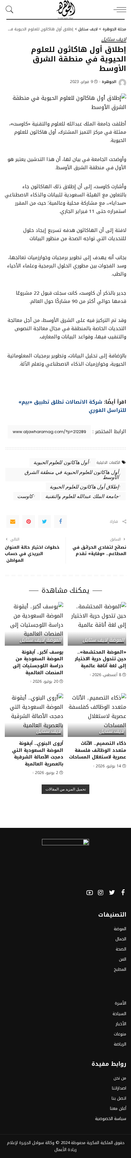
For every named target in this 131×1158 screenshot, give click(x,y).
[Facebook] (60, 521)
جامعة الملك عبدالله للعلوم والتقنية (81, 496)
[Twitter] (44, 521)
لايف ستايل (113, 39)
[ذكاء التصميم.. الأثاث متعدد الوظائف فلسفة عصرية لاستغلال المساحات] (97, 715)
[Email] (12, 521)
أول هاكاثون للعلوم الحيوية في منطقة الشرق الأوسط (71, 474)
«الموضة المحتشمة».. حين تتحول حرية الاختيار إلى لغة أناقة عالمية (100, 659)
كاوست (25, 496)
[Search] (11, 9)
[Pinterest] (28, 521)
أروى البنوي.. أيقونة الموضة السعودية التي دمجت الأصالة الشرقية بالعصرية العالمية (37, 753)
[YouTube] (89, 893)
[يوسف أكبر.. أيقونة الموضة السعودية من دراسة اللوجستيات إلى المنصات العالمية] (34, 624)
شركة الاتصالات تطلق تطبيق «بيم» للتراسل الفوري (72, 406)
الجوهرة (109, 82)
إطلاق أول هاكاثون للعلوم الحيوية (84, 486)
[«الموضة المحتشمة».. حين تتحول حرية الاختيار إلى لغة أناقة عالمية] (97, 624)
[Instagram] (101, 893)
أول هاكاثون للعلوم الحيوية (60, 462)
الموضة (116, 640)
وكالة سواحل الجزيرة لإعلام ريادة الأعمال (42, 1146)
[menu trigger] (118, 9)
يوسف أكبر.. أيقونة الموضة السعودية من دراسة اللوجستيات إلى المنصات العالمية (38, 662)
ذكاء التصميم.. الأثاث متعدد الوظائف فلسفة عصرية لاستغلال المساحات (97, 750)
